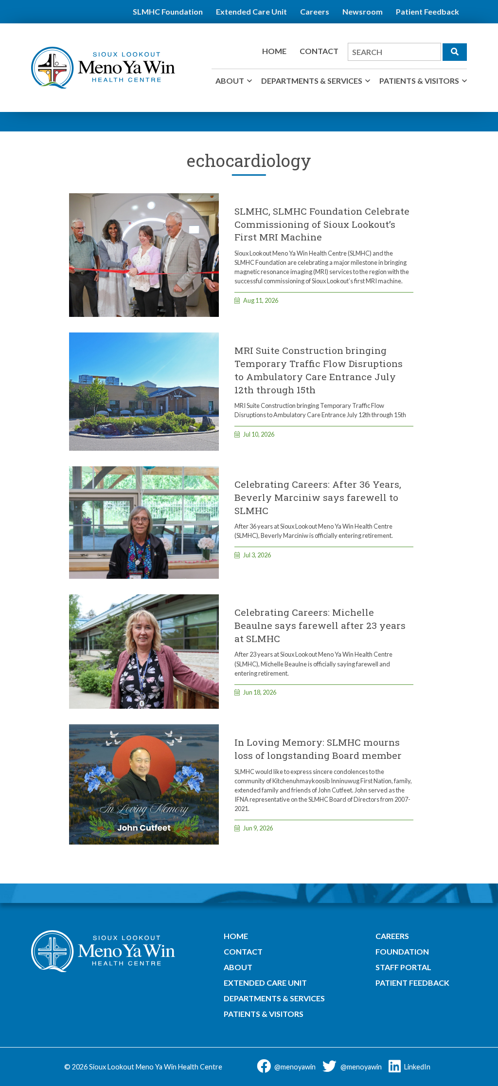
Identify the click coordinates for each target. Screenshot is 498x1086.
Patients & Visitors (419, 80)
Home (274, 50)
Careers (314, 11)
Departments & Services (311, 80)
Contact (319, 50)
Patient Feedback (427, 11)
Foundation (402, 951)
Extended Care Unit (251, 11)
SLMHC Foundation (168, 11)
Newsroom (362, 11)
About (229, 80)
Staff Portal (403, 967)
